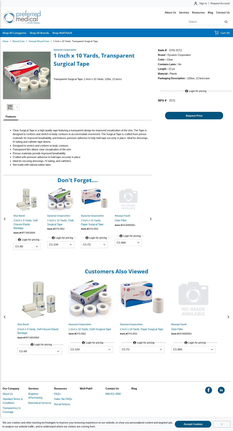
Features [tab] (11, 116)
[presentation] (11, 117)
